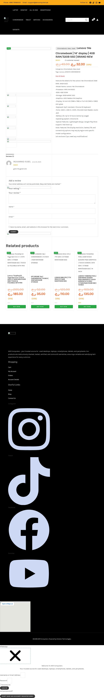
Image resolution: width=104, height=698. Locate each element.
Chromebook (18, 20)
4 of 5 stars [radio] (29, 189)
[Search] (86, 20)
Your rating (14, 188)
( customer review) (72, 60)
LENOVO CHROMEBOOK (72, 72)
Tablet (28, 20)
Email (11, 217)
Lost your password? (6, 691)
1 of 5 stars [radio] (22, 189)
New (69, 48)
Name (11, 207)
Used (73, 48)
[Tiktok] (93, 3)
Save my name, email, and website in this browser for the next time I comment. (39, 227)
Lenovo (61, 72)
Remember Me (5, 685)
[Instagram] (96, 3)
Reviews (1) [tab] (10, 156)
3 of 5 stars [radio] (27, 189)
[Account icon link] (97, 20)
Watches (36, 20)
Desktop (24, 10)
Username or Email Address (10, 675)
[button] (4, 646)
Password (3, 681)
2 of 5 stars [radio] (25, 189)
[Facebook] (90, 3)
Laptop (15, 10)
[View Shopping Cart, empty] (92, 20)
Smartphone (45, 10)
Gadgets (16, 30)
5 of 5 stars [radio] (32, 189)
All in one (34, 10)
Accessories (48, 20)
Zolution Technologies (64, 639)
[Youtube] (99, 3)
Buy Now (16, 306)
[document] (52, 673)
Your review (15, 193)
